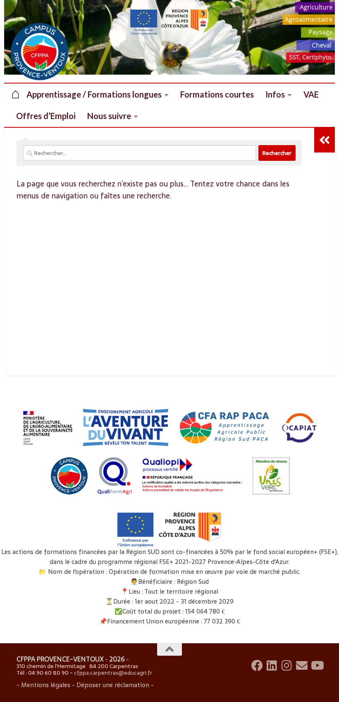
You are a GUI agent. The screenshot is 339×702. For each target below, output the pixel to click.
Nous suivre (109, 116)
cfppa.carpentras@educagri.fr (113, 672)
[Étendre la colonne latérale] (324, 140)
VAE (311, 94)
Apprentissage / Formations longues (94, 94)
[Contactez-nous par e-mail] (302, 665)
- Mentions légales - (46, 685)
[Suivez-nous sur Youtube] (316, 665)
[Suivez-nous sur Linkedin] (272, 665)
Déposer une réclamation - (114, 685)
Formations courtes (217, 94)
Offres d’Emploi (46, 116)
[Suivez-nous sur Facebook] (257, 665)
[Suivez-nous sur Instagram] (287, 665)
